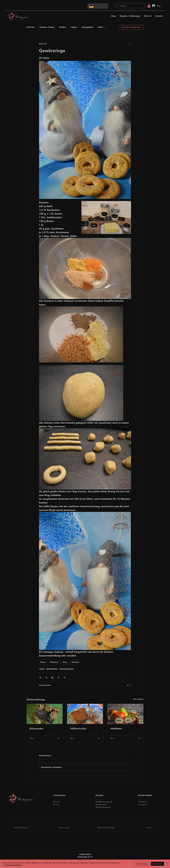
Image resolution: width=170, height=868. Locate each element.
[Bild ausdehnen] (81, 334)
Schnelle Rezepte (67, 669)
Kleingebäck (87, 27)
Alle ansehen (138, 699)
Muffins (62, 27)
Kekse (74, 27)
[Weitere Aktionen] (129, 43)
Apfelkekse (116, 728)
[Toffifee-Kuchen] (85, 714)
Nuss (65, 662)
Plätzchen (54, 662)
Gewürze (75, 662)
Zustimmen (157, 864)
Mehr (100, 27)
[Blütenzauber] (45, 714)
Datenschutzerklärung (14, 865)
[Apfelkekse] (125, 714)
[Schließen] (167, 864)
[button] (148, 5)
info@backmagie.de (104, 801)
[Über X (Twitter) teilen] (46, 677)
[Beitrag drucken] (64, 677)
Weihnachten (52, 669)
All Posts (31, 27)
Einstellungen (142, 864)
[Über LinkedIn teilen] (52, 677)
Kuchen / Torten (47, 27)
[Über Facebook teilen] (40, 677)
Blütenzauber (36, 728)
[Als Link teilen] (58, 677)
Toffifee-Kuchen (78, 728)
